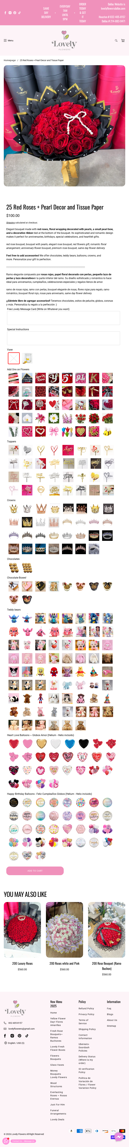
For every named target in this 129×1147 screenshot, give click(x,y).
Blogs (110, 1014)
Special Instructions (18, 329)
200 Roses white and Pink (64, 963)
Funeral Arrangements (58, 1112)
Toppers (11, 441)
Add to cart (35, 871)
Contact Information (85, 1037)
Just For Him (57, 1104)
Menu (10, 40)
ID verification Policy (86, 1071)
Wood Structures (56, 1085)
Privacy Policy (86, 1014)
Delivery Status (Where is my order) (87, 1059)
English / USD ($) (16, 1043)
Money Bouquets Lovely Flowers (58, 1074)
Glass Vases (57, 1065)
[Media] (64, 125)
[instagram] (10, 13)
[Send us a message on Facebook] (119, 1137)
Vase (10, 349)
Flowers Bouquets (55, 1057)
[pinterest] (14, 13)
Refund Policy (86, 1008)
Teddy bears (14, 609)
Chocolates (13, 558)
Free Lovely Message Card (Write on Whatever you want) (38, 309)
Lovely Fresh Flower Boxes (57, 1048)
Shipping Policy (87, 1029)
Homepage (10, 60)
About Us (112, 1020)
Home (53, 1012)
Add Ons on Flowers (18, 369)
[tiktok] (19, 13)
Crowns (11, 500)
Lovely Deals (57, 1119)
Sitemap (111, 1026)
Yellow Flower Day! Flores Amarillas (58, 1021)
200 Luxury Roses (22, 963)
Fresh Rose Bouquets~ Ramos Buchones (56, 1036)
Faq (109, 1008)
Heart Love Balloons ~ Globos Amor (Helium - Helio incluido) (40, 735)
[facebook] (5, 13)
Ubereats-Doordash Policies (84, 1047)
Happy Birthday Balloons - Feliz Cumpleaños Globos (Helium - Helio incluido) (49, 793)
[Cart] (122, 40)
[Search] (116, 40)
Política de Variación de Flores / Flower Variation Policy (87, 1083)
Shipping (10, 222)
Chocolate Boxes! (16, 577)
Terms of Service (83, 1022)
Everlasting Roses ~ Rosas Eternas (58, 1095)
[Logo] (64, 40)
